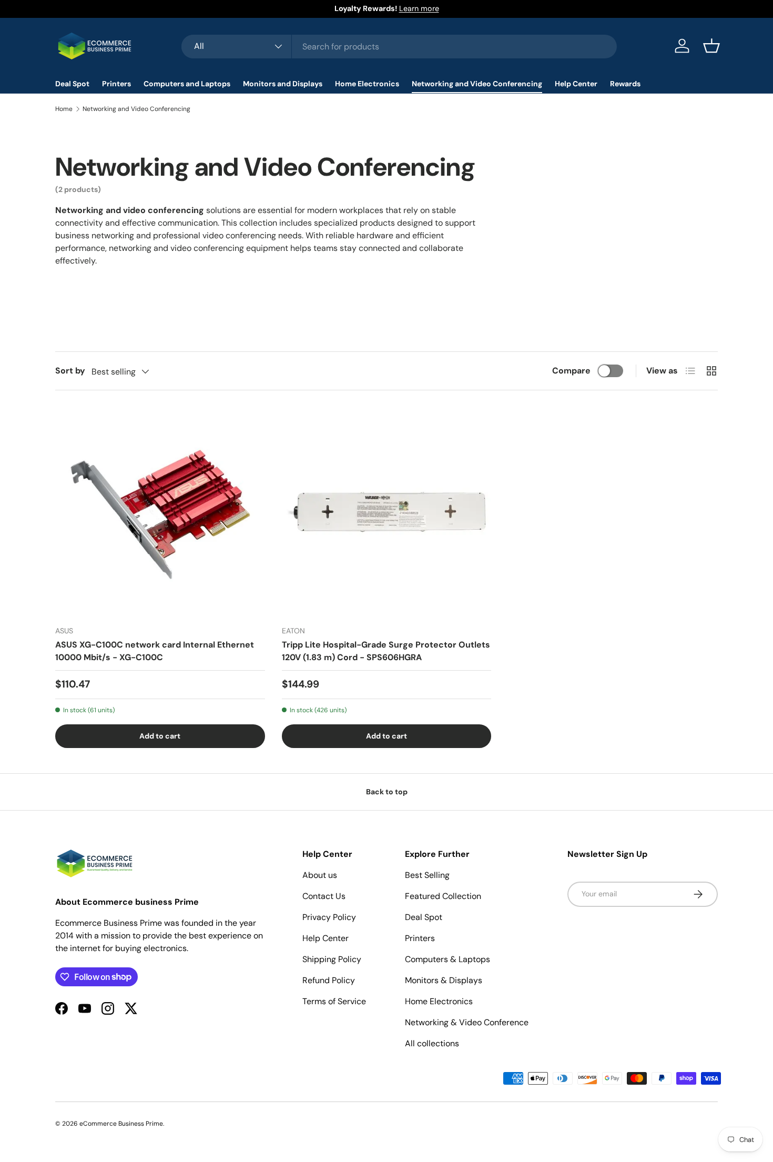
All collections (432, 1043)
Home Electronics (367, 83)
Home (64, 109)
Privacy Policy (329, 917)
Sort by (70, 370)
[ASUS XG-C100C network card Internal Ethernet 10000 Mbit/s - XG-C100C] (160, 512)
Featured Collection (443, 896)
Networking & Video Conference (466, 1022)
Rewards (625, 83)
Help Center (576, 83)
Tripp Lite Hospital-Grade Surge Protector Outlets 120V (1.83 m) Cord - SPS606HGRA (386, 651)
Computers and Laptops (187, 83)
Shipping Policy (331, 959)
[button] (711, 45)
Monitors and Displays (282, 83)
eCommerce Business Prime (121, 1123)
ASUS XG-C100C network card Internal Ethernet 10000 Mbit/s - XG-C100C (154, 651)
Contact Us (323, 896)
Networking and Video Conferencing (477, 83)
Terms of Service (334, 1001)
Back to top (387, 791)
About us (319, 875)
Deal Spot (72, 83)
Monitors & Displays (443, 980)
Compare (571, 370)
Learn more (419, 8)
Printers (116, 83)
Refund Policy (328, 980)
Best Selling (427, 875)
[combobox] (399, 46)
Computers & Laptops (447, 959)
